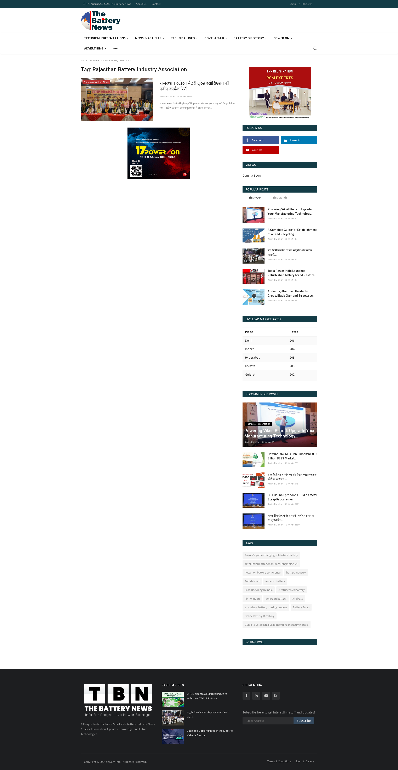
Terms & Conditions (279, 761)
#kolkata (297, 598)
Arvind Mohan (167, 96)
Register (307, 4)
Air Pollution (252, 598)
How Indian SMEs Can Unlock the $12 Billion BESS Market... (292, 456)
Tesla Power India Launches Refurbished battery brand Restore (291, 273)
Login (293, 4)
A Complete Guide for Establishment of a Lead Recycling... (292, 232)
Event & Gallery (304, 761)
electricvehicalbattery (291, 590)
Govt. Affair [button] (214, 38)
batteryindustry (296, 572)
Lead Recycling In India (259, 590)
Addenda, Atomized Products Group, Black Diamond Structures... (291, 293)
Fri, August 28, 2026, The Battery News (108, 4)
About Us (141, 4)
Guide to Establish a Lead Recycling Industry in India (276, 625)
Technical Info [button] (183, 38)
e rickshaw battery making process (266, 607)
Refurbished (252, 581)
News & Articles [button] (148, 38)
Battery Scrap (301, 607)
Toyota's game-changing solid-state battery (271, 555)
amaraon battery (276, 598)
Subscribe (304, 721)
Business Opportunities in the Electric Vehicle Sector (210, 733)
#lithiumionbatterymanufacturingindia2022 (271, 564)
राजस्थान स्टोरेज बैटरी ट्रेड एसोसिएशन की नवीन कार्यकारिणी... (194, 86)
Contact (156, 4)
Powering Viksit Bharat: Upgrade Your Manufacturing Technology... (290, 211)
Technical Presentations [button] (105, 38)
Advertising (94, 48)
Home (84, 60)
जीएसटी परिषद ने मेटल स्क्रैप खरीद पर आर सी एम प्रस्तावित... (291, 518)
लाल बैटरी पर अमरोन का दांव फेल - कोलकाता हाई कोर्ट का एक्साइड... (292, 477)
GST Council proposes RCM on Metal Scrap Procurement (292, 497)
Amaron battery (275, 581)
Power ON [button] (281, 38)
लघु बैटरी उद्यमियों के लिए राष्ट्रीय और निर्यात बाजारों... (290, 252)
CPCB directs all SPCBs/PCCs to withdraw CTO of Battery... (207, 696)
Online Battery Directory (259, 616)
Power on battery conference (262, 572)
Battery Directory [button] (249, 38)
